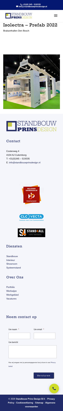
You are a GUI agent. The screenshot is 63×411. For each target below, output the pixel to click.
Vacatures (11, 298)
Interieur (10, 260)
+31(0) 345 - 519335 (32, 4)
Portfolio (10, 287)
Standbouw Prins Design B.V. (30, 399)
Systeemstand (13, 267)
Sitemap (39, 403)
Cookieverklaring (24, 403)
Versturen (44, 375)
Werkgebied (12, 294)
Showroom (11, 263)
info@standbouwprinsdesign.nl (24, 162)
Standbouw (12, 256)
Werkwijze (11, 291)
